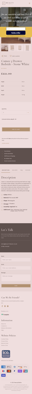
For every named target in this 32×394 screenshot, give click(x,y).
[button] (30, 9)
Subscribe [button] (15, 32)
